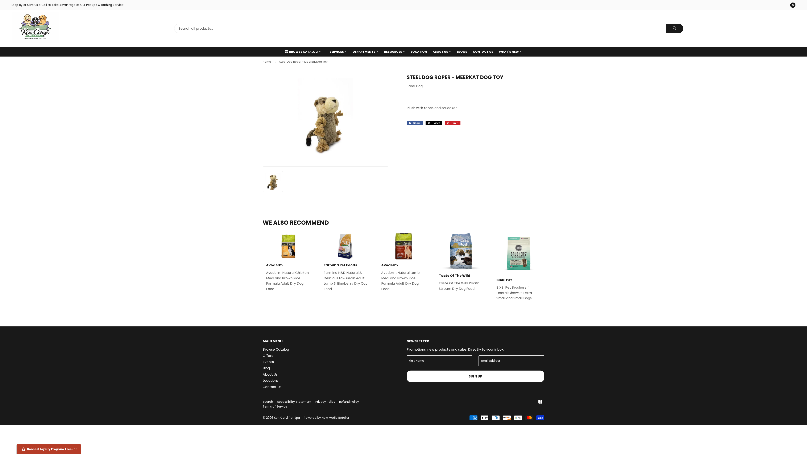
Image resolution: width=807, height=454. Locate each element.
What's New (509, 52)
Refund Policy (349, 402)
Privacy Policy (325, 402)
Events (268, 361)
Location (419, 52)
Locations (270, 380)
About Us (441, 52)
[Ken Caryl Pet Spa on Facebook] (540, 402)
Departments (364, 52)
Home (267, 62)
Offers (268, 355)
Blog (266, 368)
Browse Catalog (304, 52)
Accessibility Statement (294, 402)
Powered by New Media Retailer (326, 418)
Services (337, 52)
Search (268, 402)
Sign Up (475, 376)
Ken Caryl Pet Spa (287, 418)
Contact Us (483, 52)
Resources (393, 52)
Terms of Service (275, 406)
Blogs (462, 52)
